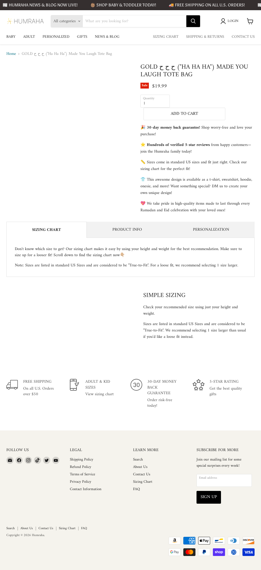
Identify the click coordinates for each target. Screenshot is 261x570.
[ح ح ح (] (14, 76)
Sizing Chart (165, 36)
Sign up (209, 497)
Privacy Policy (80, 481)
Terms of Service (82, 474)
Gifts (82, 36)
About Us (140, 467)
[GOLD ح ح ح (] (32, 76)
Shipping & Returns (205, 36)
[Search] (193, 21)
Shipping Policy (81, 459)
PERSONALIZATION (211, 229)
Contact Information (85, 489)
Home (11, 54)
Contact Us (243, 36)
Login (233, 21)
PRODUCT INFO (127, 229)
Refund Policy (80, 467)
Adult (29, 36)
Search (138, 459)
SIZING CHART (46, 229)
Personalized (56, 36)
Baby (11, 36)
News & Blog (107, 36)
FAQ (136, 489)
